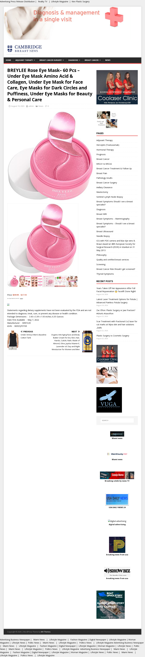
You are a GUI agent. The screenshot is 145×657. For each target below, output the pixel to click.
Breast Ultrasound (104, 231)
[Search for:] (117, 420)
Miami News (39, 639)
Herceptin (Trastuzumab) (107, 145)
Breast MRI (101, 214)
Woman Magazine (106, 646)
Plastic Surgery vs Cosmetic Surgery (112, 335)
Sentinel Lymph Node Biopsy (109, 196)
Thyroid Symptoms (105, 274)
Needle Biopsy (103, 236)
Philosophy (101, 255)
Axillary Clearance (104, 187)
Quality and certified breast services (112, 259)
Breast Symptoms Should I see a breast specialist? (114, 203)
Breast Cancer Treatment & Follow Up (114, 168)
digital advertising (117, 524)
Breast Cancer (92, 60)
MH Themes (45, 632)
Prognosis (101, 154)
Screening (100, 264)
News (107, 60)
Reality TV (43, 1)
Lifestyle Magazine (59, 1)
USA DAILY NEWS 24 (117, 507)
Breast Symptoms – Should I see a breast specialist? (115, 225)
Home (8, 60)
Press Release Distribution (23, 1)
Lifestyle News (18, 642)
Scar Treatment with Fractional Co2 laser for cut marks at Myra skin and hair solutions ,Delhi (116, 324)
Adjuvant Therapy (24, 60)
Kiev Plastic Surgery (80, 1)
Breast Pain (101, 173)
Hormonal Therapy (105, 149)
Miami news (117, 438)
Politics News (85, 642)
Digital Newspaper (97, 639)
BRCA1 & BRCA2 (104, 163)
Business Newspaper (20, 639)
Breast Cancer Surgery (51, 60)
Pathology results (104, 178)
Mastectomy (102, 192)
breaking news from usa (117, 554)
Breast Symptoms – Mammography (112, 218)
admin (31, 106)
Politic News (33, 642)
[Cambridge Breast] (67, 38)
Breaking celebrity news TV (117, 481)
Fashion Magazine (79, 639)
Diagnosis (73, 60)
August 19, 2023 (17, 106)
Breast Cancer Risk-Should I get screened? (115, 269)
